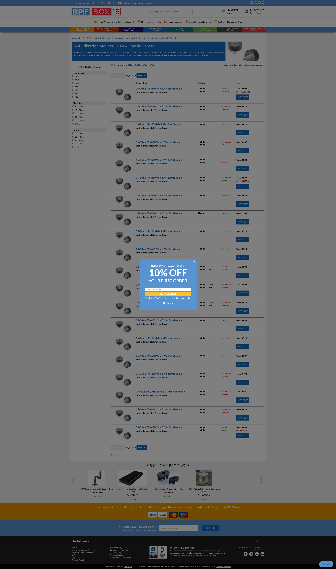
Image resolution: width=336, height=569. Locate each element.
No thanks (168, 303)
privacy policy (185, 298)
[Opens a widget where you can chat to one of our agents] (326, 564)
